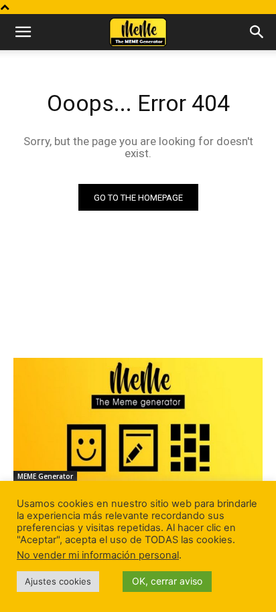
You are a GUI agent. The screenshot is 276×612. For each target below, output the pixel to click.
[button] (22, 32)
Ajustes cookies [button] (58, 581)
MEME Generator (45, 476)
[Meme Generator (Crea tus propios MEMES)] (138, 420)
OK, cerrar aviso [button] (167, 581)
